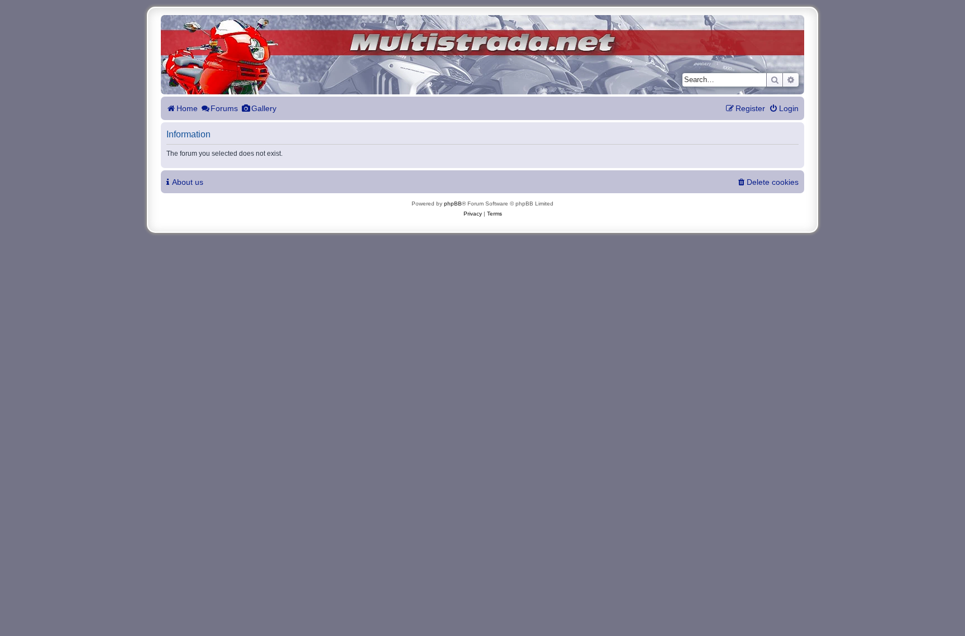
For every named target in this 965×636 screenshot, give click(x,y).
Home (187, 108)
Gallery (263, 108)
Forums (224, 108)
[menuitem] (784, 108)
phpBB (453, 203)
